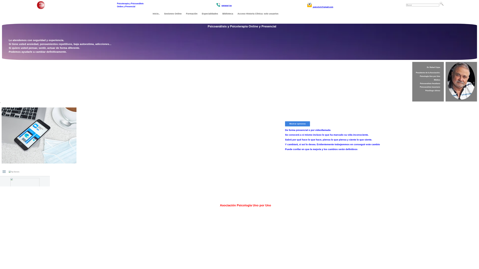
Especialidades (210, 13)
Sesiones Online (173, 13)
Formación (191, 13)
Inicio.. (156, 13)
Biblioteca (227, 13)
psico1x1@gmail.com (322, 7)
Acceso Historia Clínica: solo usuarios (258, 13)
